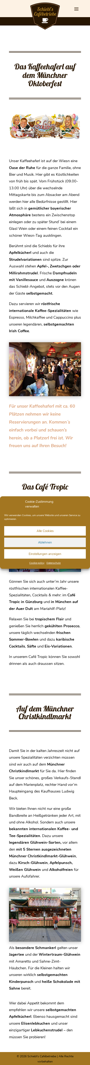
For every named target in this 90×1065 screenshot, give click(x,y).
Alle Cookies (45, 531)
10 (59, 391)
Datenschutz (53, 563)
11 (63, 391)
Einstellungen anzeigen (45, 554)
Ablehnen (45, 542)
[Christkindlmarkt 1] (45, 941)
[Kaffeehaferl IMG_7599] (45, 395)
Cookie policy (36, 563)
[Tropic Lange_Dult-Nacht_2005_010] (45, 571)
